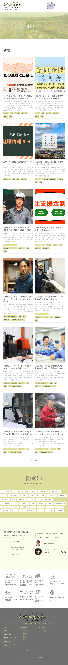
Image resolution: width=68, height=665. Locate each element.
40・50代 (24, 113)
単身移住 (49, 245)
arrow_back (4, 43)
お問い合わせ (42, 627)
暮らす (24, 637)
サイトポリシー (43, 631)
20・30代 (17, 113)
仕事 (12, 113)
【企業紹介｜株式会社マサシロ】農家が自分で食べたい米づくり (49, 297)
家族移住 (55, 245)
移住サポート (7, 179)
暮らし (5, 631)
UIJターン (37, 245)
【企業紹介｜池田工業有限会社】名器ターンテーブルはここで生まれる (49, 432)
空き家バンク (7, 642)
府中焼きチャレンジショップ (12, 645)
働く (24, 635)
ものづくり (38, 179)
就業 (11, 116)
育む (24, 640)
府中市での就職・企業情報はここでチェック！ (17, 163)
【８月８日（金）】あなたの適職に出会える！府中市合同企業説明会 (18, 97)
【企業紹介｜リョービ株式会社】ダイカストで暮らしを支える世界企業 (17, 432)
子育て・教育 (7, 634)
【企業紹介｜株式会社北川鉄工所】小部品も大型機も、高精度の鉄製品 (49, 366)
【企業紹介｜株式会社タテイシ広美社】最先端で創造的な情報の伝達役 (17, 228)
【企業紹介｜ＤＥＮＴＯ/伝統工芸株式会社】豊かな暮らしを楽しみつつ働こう (18, 299)
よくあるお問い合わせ (45, 624)
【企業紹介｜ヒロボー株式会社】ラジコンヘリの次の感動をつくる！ (17, 366)
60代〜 (5, 116)
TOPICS (25, 633)
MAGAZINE (24, 631)
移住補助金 (38, 248)
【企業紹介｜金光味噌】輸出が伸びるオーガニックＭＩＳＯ (49, 163)
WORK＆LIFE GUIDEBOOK (49, 179)
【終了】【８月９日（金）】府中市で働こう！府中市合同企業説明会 (49, 97)
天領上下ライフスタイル (10, 638)
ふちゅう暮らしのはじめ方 (28, 624)
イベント (6, 113)
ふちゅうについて (8, 624)
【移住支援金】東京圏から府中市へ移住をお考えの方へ (49, 228)
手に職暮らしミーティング (10, 248)
